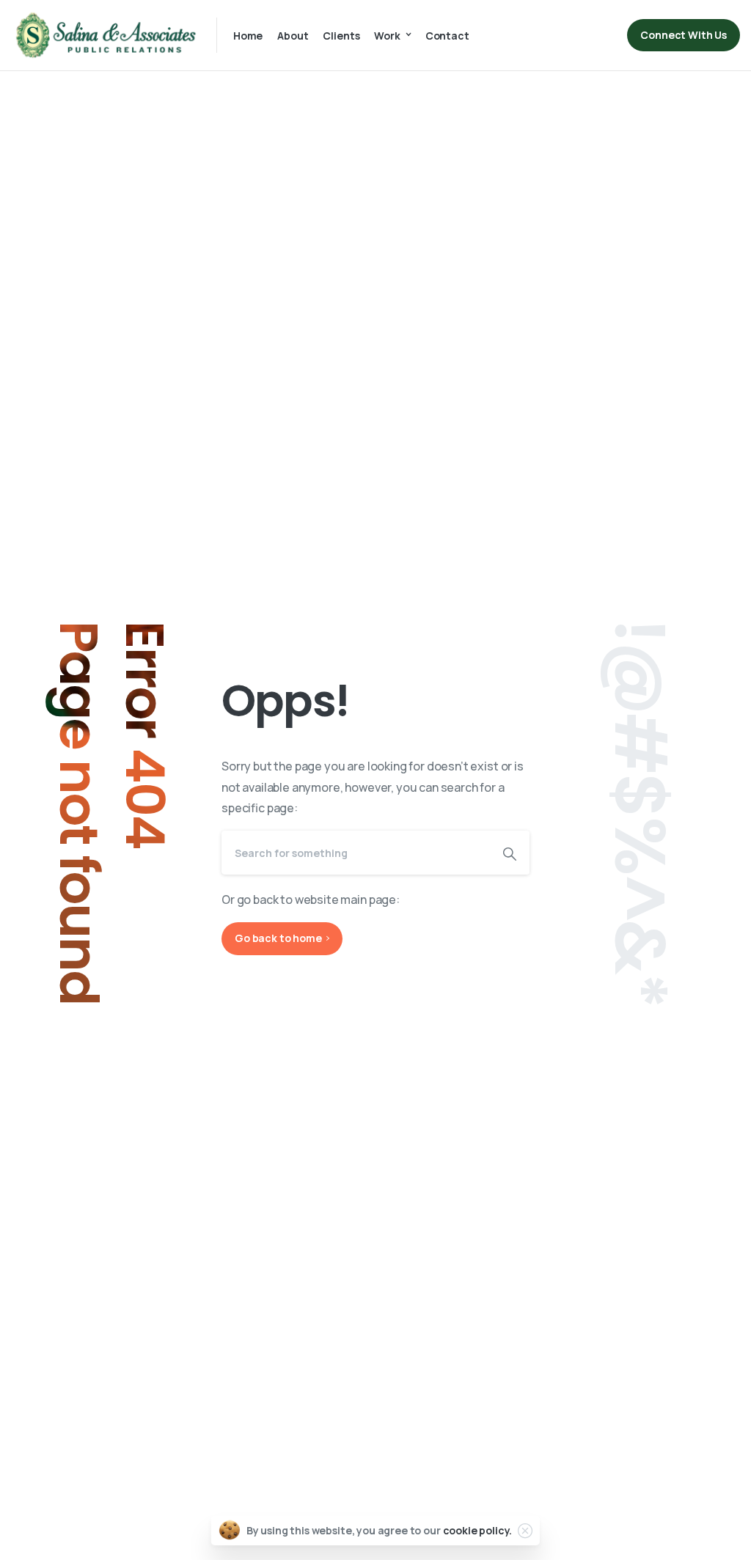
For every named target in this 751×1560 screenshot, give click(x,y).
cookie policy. (478, 1530)
